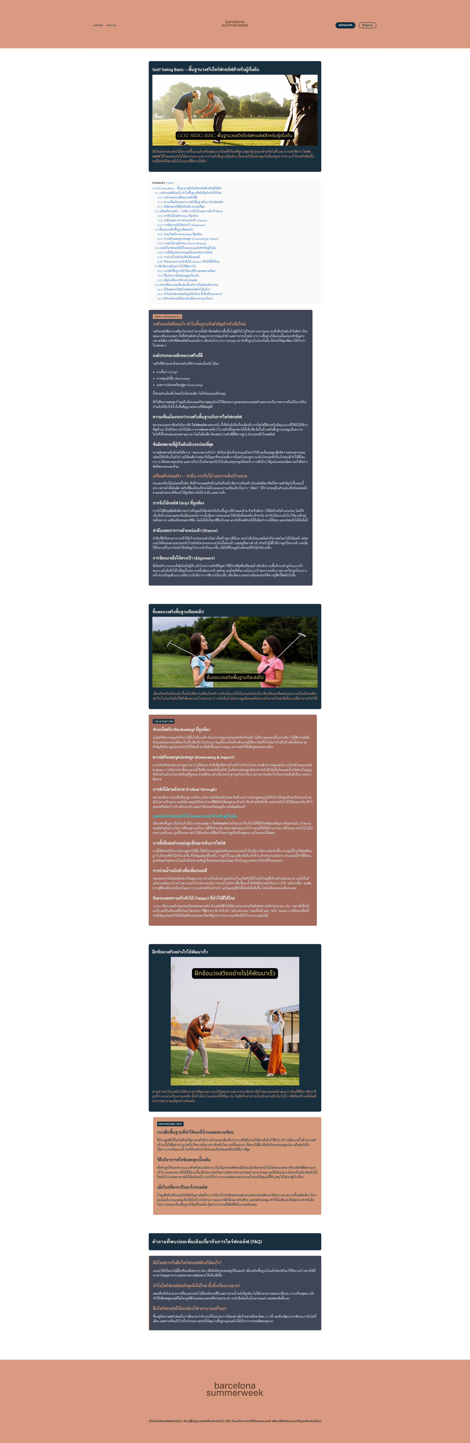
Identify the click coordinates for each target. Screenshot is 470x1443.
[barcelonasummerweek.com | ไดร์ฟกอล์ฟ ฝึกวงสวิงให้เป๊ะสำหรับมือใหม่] (235, 24)
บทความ (111, 25)
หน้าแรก (98, 25)
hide (170, 182)
